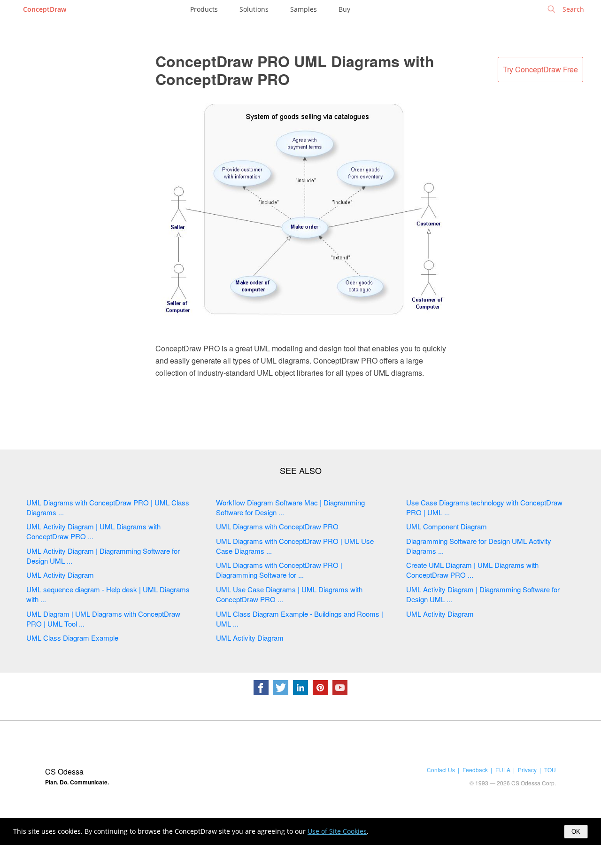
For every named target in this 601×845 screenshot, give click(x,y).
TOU (550, 770)
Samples (303, 9)
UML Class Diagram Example (72, 638)
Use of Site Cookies (337, 831)
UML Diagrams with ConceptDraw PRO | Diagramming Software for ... (279, 570)
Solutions (254, 9)
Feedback (475, 770)
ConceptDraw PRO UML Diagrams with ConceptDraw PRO (294, 70)
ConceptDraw (44, 9)
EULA (502, 770)
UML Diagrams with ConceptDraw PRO (277, 526)
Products (204, 9)
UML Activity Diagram (60, 575)
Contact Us (441, 770)
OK (575, 831)
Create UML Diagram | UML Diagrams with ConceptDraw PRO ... (472, 570)
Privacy (527, 770)
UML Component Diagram (446, 526)
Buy (344, 9)
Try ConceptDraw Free (540, 69)
